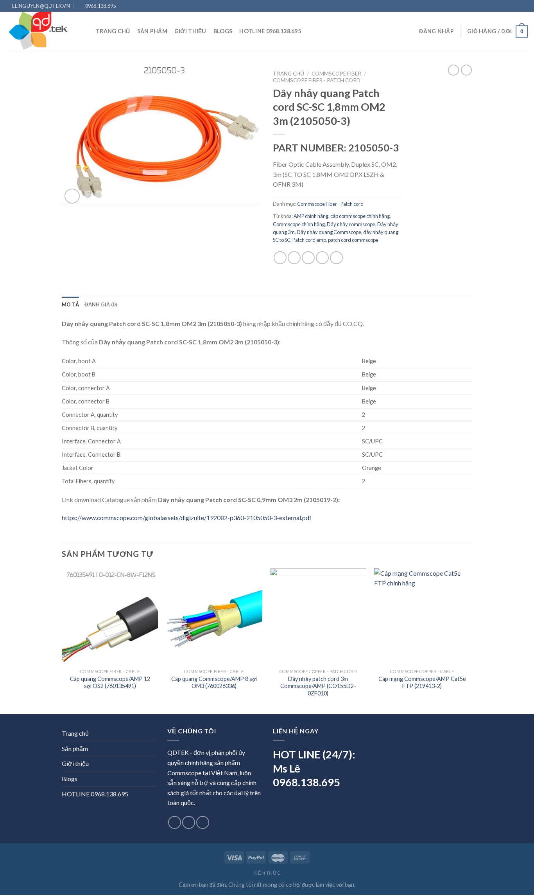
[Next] (470, 640)
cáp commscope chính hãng (360, 216)
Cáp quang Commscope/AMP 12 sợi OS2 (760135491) (110, 682)
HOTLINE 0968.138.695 (270, 31)
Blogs (222, 31)
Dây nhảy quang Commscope (329, 232)
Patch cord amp (309, 240)
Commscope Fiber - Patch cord (316, 80)
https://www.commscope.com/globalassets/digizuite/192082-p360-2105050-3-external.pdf (187, 517)
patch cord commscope (353, 240)
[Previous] (62, 640)
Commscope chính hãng (299, 224)
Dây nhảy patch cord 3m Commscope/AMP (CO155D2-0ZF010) (318, 686)
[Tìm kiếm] (311, 31)
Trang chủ (113, 31)
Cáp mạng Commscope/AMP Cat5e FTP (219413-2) (422, 682)
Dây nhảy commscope (351, 224)
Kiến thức (267, 873)
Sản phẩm (152, 31)
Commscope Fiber (336, 73)
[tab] (70, 304)
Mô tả (70, 304)
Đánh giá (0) (100, 304)
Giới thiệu (190, 31)
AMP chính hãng (311, 216)
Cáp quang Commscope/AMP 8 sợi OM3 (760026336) (214, 682)
